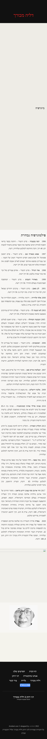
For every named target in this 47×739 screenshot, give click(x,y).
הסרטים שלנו (19, 671)
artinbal (32, 726)
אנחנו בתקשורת (30, 676)
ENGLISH (25, 685)
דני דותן (15, 676)
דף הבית (32, 671)
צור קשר (13, 680)
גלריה (23, 680)
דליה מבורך (35, 680)
